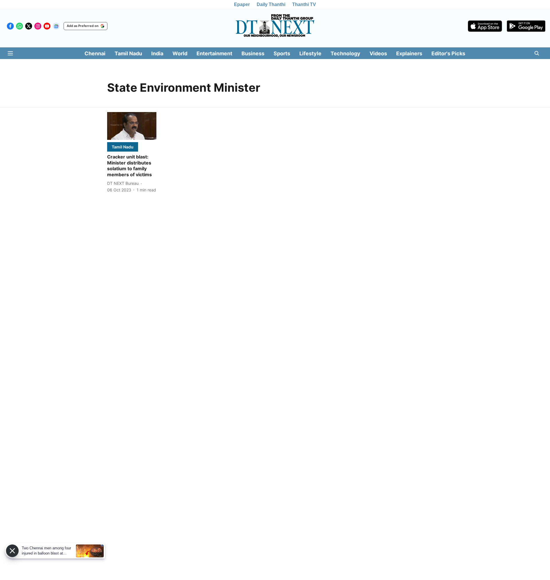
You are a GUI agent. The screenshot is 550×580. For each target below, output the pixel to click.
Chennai (95, 53)
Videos (378, 53)
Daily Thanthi (271, 4)
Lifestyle (310, 53)
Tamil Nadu (128, 53)
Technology (345, 53)
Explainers (409, 53)
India (157, 53)
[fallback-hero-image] (131, 126)
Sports (282, 53)
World (179, 53)
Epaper (242, 4)
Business (252, 53)
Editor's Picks (448, 53)
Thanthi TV (304, 4)
